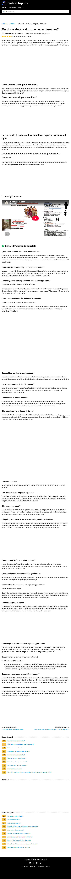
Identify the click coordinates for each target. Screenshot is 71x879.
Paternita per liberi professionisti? (17, 762)
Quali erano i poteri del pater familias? (18, 751)
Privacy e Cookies (44, 866)
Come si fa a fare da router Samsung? (18, 833)
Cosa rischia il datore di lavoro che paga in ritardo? (22, 844)
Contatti (32, 866)
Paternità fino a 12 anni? (14, 768)
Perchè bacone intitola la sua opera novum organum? (51, 729)
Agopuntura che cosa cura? (15, 830)
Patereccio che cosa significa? (16, 755)
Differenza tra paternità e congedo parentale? (20, 744)
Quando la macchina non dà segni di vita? (19, 837)
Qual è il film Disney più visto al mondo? (19, 840)
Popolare (21, 7)
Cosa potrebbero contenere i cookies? (18, 847)
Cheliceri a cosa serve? (14, 823)
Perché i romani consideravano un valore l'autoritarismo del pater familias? (29, 772)
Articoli (4, 7)
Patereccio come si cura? (14, 748)
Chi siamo (24, 866)
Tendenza (12, 7)
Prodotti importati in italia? (15, 816)
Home (4, 24)
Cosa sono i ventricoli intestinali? (12, 729)
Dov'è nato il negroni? (13, 819)
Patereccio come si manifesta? (16, 758)
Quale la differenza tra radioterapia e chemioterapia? (22, 826)
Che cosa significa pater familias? (17, 765)
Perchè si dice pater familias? (16, 741)
